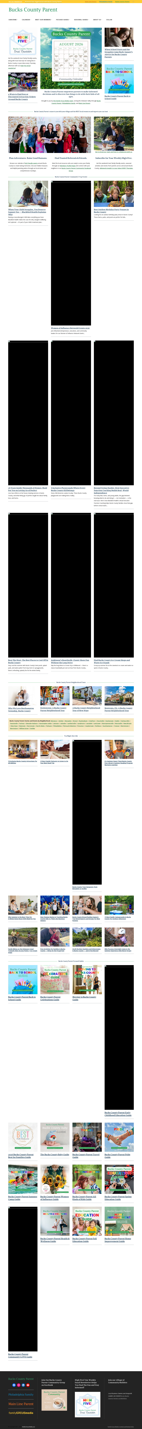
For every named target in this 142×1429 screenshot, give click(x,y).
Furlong (21, 723)
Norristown (31, 726)
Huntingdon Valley (45, 723)
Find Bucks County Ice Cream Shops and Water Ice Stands (112, 661)
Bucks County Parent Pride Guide (117, 1156)
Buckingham (83, 721)
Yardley (32, 728)
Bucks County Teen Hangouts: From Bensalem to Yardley (84, 888)
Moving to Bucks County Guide (84, 998)
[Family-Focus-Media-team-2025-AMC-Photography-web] (49, 135)
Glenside (29, 723)
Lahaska (63, 723)
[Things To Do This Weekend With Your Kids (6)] (22, 42)
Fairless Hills (125, 721)
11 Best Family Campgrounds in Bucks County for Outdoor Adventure (118, 918)
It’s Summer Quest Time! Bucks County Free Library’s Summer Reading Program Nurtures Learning (119, 763)
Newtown (22, 726)
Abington (54, 721)
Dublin (117, 721)
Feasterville (14, 723)
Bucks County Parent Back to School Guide (117, 97)
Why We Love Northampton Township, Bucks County (21, 709)
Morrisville (118, 723)
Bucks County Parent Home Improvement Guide (118, 1240)
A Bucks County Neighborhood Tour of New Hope (86, 709)
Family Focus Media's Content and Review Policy (121, 1427)
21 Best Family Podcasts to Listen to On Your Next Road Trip (54, 762)
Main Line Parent (84, 103)
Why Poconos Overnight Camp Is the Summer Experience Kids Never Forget (118, 950)
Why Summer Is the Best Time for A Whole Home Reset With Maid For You (22, 918)
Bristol (75, 721)
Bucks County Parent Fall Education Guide (84, 1240)
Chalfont (92, 721)
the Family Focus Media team (63, 101)
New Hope (14, 726)
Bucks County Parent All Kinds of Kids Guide (84, 1198)
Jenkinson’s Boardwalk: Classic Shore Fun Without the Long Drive (70, 661)
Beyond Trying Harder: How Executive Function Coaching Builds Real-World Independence (111, 491)
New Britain (127, 723)
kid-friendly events (31, 163)
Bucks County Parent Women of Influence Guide (54, 1198)
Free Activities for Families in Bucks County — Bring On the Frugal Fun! (52, 950)
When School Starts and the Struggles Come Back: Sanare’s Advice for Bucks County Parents (119, 53)
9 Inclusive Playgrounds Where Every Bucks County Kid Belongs (68, 489)
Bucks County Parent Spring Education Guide (118, 1198)
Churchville (100, 721)
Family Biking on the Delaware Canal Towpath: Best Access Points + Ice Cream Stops (22, 950)
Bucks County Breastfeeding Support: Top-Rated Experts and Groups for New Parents (86, 919)
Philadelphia (57, 726)
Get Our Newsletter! (15, 2)
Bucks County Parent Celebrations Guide (50, 998)
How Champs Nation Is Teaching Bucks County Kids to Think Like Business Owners (54, 919)
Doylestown (110, 721)
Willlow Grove (23, 728)
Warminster (125, 726)
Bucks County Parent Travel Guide (85, 1156)
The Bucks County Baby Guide (54, 1154)
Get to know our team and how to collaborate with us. (113, 152)
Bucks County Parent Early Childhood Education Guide (118, 1114)
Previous (45, 58)
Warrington (14, 728)
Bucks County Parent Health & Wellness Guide (55, 1240)
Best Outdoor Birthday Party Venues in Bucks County (111, 211)
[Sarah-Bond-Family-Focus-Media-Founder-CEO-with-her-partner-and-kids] (114, 134)
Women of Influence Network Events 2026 (70, 328)
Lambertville (72, 723)
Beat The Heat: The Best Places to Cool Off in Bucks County (28, 661)
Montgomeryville (108, 723)
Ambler (61, 721)
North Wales (40, 726)
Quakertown (89, 726)
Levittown (97, 723)
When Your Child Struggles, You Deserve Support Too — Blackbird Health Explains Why (27, 212)
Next (97, 58)
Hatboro (35, 723)
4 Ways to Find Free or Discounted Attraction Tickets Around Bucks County (22, 97)
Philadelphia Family (68, 103)
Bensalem (68, 721)
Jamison (56, 723)
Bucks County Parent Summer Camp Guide (22, 1198)
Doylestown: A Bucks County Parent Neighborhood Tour (53, 709)
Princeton (80, 726)
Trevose (116, 726)
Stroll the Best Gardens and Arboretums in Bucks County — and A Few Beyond (86, 950)
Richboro (98, 726)
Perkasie (49, 726)
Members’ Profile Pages (68, 166)
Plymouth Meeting (69, 726)
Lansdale (89, 723)
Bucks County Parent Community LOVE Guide (20, 1356)
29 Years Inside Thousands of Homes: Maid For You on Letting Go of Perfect (27, 489)
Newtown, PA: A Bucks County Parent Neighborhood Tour (118, 709)
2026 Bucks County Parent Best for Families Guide (21, 1156)
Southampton (107, 726)
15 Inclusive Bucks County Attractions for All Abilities (22, 762)
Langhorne (81, 723)
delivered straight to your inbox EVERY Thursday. (116, 168)
